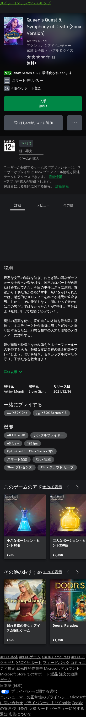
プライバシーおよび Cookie (47, 702)
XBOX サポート (29, 662)
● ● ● (74, 122)
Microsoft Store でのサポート (24, 673)
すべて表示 (52, 486)
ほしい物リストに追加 (36, 122)
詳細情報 (55, 176)
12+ (24, 143)
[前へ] (68, 487)
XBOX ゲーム (30, 656)
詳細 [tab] (17, 205)
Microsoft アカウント (62, 668)
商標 (32, 708)
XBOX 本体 (9, 656)
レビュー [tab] (43, 205)
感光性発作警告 (29, 668)
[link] (25, 526)
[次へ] (77, 487)
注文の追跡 (68, 673)
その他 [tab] (68, 205)
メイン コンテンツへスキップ (25, 2)
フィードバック (56, 662)
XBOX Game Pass (56, 656)
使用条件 (20, 708)
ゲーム (5, 679)
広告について (20, 714)
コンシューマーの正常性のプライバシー (34, 696)
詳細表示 (10, 371)
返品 (54, 673)
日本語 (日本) (11, 685)
